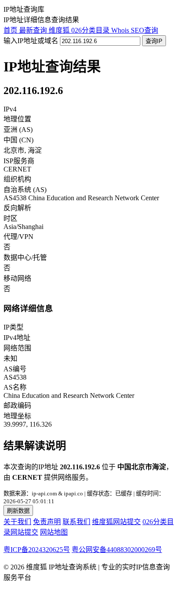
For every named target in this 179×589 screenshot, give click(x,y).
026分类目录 (91, 30)
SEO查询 (144, 30)
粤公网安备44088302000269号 (117, 549)
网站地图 (54, 532)
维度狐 (60, 30)
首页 (11, 30)
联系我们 (76, 521)
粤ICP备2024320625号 (36, 549)
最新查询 (34, 30)
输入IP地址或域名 (30, 40)
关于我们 (17, 521)
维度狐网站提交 (116, 521)
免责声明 (47, 521)
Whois (121, 30)
